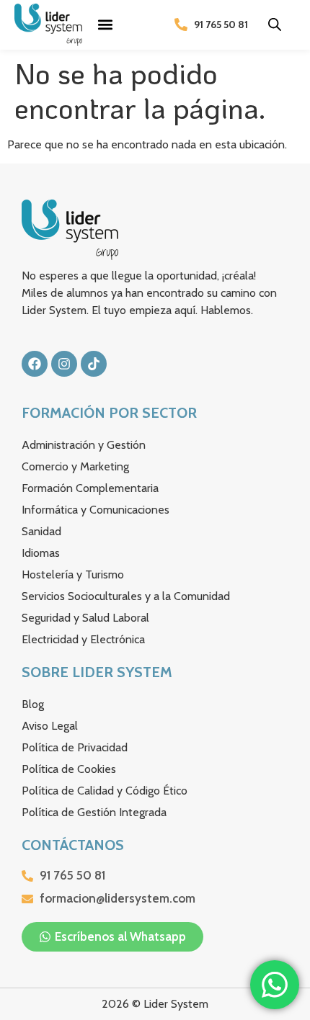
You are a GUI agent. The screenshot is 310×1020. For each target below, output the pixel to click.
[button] (106, 25)
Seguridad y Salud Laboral (85, 618)
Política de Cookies (69, 769)
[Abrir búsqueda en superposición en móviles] (274, 24)
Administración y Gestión (84, 445)
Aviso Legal (50, 726)
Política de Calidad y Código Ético (104, 790)
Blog (33, 704)
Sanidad (41, 531)
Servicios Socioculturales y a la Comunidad (126, 596)
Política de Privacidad (75, 747)
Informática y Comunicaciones (95, 509)
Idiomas (41, 553)
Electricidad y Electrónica (83, 639)
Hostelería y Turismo (73, 574)
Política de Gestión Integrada (94, 812)
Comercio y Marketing (75, 466)
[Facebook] (35, 364)
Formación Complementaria (90, 488)
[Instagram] (64, 364)
